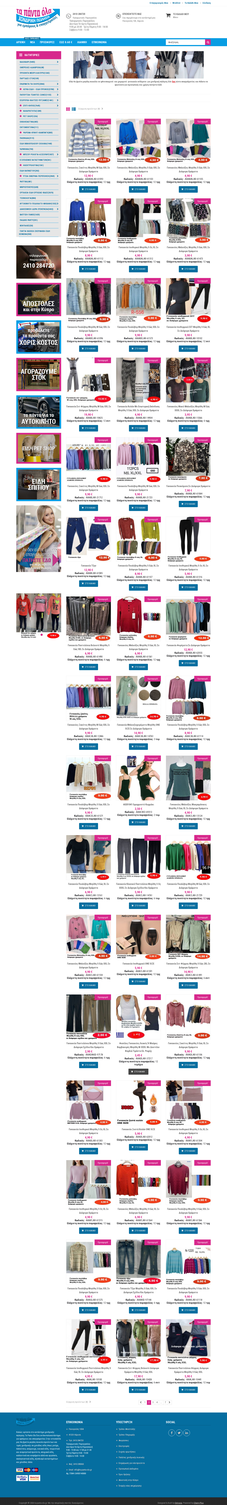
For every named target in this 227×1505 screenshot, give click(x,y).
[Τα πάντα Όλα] (38, 19)
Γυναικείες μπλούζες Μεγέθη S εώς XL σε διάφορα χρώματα (138, 647)
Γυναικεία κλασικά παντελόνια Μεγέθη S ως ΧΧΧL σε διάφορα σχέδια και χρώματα (138, 886)
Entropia (178, 1503)
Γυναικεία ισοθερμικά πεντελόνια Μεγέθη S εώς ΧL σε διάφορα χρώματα (88, 1370)
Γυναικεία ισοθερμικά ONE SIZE (138, 963)
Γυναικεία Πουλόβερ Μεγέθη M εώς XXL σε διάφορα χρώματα (138, 488)
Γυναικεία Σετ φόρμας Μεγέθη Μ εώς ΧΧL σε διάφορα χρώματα (88, 408)
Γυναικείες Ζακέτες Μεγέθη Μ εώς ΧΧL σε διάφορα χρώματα (88, 727)
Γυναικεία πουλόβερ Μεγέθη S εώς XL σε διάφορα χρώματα (138, 567)
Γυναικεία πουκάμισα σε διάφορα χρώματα (188, 486)
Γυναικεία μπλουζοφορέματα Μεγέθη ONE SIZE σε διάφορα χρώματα (138, 727)
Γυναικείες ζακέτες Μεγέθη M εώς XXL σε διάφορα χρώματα (88, 488)
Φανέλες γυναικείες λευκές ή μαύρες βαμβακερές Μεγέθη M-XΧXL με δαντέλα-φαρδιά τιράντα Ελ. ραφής (138, 1047)
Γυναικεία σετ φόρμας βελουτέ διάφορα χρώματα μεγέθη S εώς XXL (138, 1370)
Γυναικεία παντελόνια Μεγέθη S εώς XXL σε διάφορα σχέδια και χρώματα (88, 1045)
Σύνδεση (207, 3)
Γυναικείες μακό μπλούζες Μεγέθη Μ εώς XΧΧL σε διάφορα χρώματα (188, 408)
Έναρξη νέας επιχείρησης (130, 1485)
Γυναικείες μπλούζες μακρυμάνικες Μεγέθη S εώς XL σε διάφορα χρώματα (188, 806)
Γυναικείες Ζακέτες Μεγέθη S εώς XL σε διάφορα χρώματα (188, 1045)
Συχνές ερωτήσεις (127, 1451)
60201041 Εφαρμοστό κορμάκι (138, 804)
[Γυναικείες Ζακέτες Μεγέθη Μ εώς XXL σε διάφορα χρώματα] (88, 141)
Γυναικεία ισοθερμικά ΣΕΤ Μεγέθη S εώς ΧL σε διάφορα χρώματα (188, 329)
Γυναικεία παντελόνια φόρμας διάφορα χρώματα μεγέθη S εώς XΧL (188, 1370)
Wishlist (176, 3)
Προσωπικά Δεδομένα (128, 1469)
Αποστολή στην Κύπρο (128, 1480)
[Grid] (68, 109)
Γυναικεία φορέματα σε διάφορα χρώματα (188, 645)
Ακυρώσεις (124, 1440)
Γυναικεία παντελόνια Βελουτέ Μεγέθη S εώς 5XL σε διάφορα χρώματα (89, 647)
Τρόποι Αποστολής (127, 1429)
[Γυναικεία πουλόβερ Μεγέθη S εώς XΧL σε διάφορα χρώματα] (188, 698)
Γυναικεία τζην (88, 565)
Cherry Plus (199, 1503)
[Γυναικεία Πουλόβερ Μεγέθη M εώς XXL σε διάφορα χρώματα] (188, 857)
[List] (74, 109)
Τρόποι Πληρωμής (127, 1435)
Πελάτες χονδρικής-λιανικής (132, 1457)
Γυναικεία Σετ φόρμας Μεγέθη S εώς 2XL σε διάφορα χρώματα (188, 965)
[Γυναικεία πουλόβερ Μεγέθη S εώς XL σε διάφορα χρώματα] (88, 857)
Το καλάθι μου (191, 3)
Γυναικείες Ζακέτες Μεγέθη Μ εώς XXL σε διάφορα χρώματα (88, 169)
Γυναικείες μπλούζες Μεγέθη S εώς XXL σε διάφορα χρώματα (138, 169)
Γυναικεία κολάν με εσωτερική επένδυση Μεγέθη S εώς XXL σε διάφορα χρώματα (138, 408)
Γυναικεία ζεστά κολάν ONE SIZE (138, 1129)
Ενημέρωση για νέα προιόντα (132, 1463)
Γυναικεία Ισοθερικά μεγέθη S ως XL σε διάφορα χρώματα (138, 249)
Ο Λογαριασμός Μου (159, 3)
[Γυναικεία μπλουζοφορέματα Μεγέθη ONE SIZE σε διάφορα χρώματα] (138, 698)
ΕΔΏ (160, 85)
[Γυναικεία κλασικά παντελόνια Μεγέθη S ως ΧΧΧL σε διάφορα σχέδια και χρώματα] (138, 857)
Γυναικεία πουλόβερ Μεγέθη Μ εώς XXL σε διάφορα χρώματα (88, 329)
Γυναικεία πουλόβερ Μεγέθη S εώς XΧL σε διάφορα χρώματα (88, 249)
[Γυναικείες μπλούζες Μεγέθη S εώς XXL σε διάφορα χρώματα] (138, 141)
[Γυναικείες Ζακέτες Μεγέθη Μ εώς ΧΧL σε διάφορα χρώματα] (88, 698)
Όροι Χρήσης (124, 1474)
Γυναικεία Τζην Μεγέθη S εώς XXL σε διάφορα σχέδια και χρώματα (138, 1290)
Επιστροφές (124, 1446)
